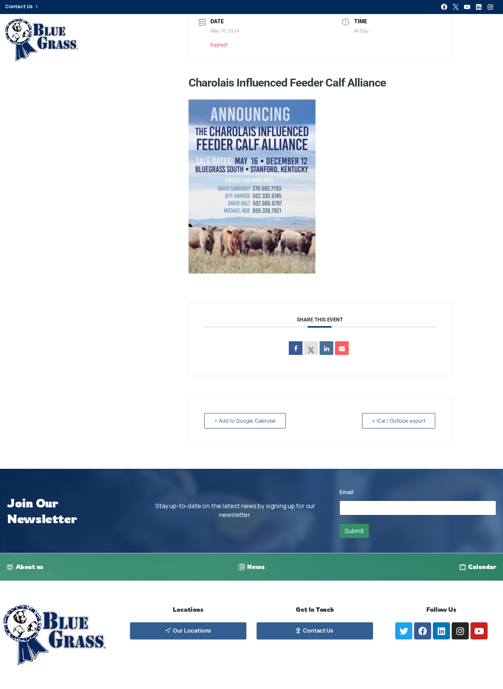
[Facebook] (444, 7)
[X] (456, 7)
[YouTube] (467, 7)
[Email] (342, 348)
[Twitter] (403, 630)
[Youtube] (479, 630)
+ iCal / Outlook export (398, 421)
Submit (354, 531)
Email (348, 492)
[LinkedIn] (479, 7)
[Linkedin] (326, 348)
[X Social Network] (311, 348)
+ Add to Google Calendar (245, 421)
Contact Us (19, 7)
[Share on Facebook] (295, 348)
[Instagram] (490, 7)
